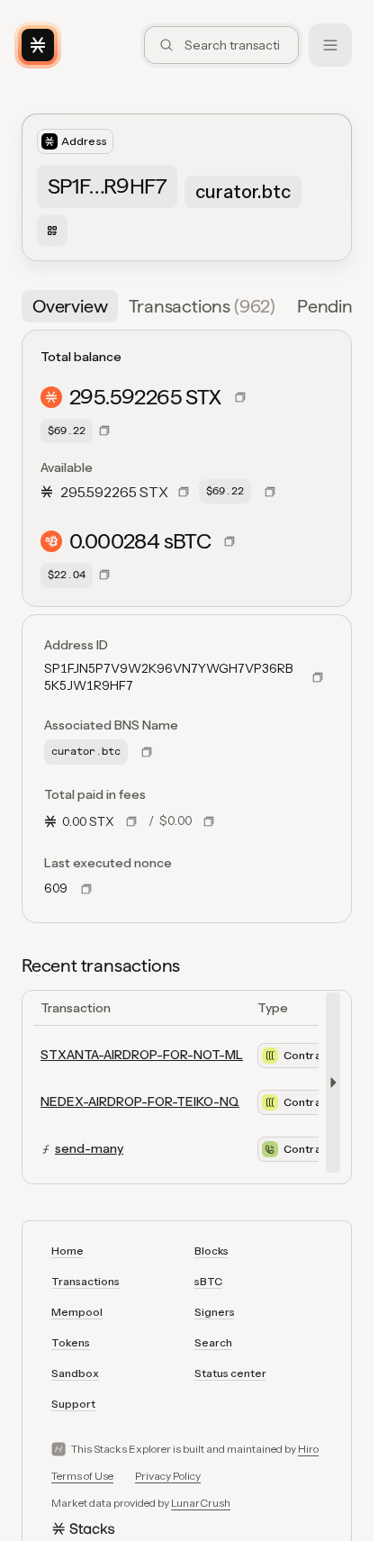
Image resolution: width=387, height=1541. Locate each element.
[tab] (70, 306)
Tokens (70, 1342)
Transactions (85, 1281)
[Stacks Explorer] (38, 45)
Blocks (211, 1250)
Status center (230, 1373)
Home (67, 1250)
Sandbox (75, 1373)
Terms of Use (82, 1475)
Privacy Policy (168, 1475)
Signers (214, 1312)
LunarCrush (200, 1502)
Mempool (77, 1312)
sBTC (208, 1281)
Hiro (308, 1448)
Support (73, 1403)
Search (213, 1342)
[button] (341, 306)
